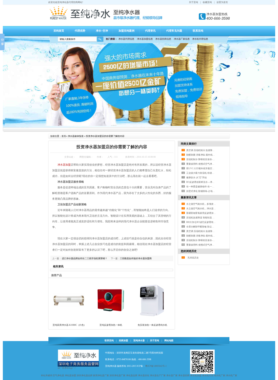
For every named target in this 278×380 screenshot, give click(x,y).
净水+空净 (102, 30)
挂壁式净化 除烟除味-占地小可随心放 (205, 191)
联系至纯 (198, 30)
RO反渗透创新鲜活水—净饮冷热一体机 (206, 182)
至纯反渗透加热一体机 (110, 325)
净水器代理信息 (126, 39)
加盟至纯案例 (126, 30)
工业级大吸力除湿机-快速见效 (201, 173)
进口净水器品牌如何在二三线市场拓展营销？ (84, 258)
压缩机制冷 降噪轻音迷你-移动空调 (204, 159)
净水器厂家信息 (182, 39)
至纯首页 (59, 30)
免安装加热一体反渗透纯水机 (152, 325)
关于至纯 (193, 2)
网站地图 (168, 340)
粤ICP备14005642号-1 (156, 366)
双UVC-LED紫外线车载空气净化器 (203, 168)
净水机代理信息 (200, 39)
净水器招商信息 (163, 39)
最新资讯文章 (189, 197)
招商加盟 (123, 340)
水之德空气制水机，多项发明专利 (203, 204)
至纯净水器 (139, 340)
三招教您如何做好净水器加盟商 (136, 258)
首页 (63, 136)
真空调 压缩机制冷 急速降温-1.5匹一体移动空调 (210, 150)
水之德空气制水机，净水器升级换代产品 (206, 208)
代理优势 (80, 30)
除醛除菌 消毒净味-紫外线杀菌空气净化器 (207, 155)
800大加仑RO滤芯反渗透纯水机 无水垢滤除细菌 (210, 222)
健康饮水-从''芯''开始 (196, 177)
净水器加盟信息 (145, 39)
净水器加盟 (64, 164)
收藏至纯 (207, 2)
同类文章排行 (189, 143)
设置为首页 (222, 2)
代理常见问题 (174, 30)
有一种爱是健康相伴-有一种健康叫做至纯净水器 (210, 186)
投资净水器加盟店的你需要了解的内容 (105, 136)
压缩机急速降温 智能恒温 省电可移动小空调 (208, 217)
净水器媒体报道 (76, 136)
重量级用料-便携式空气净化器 (201, 164)
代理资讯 (150, 30)
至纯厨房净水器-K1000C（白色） (69, 325)
